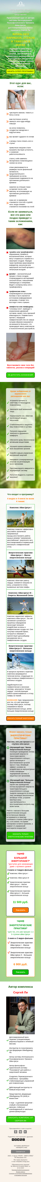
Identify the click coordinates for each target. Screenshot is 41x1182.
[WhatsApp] (24, 1139)
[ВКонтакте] (13, 1139)
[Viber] (21, 1139)
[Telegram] (18, 1139)
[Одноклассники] (15, 1139)
